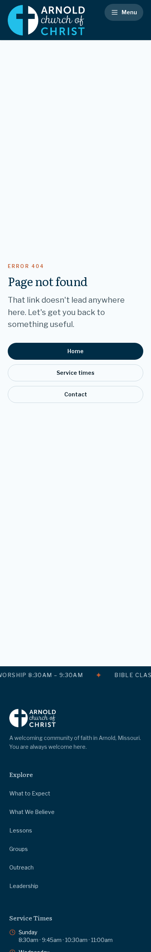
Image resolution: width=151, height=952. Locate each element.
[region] (75, 675)
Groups (18, 849)
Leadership (23, 886)
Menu (129, 12)
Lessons (20, 830)
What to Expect (29, 793)
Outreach (21, 867)
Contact (75, 394)
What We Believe (32, 812)
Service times (75, 372)
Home (75, 351)
